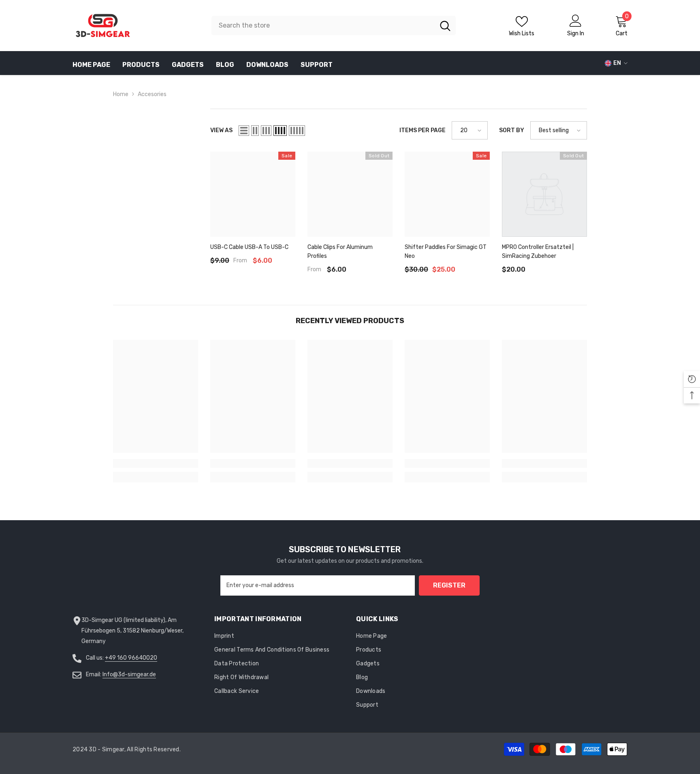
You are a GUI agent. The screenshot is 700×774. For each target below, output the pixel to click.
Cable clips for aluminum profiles (340, 251)
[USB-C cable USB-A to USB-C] (252, 194)
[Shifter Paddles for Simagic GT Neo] (447, 194)
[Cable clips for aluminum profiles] (350, 194)
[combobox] (323, 25)
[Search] (333, 25)
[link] (155, 463)
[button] (244, 130)
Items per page (422, 130)
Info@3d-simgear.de (129, 674)
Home (120, 94)
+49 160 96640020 (131, 657)
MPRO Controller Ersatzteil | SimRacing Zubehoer (538, 251)
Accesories (152, 94)
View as (221, 130)
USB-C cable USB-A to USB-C (249, 247)
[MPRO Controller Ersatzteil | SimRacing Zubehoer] (544, 194)
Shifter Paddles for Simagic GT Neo (446, 251)
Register (449, 585)
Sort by (511, 130)
